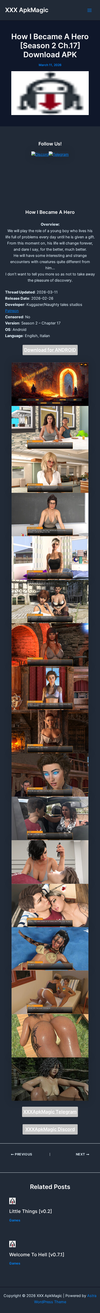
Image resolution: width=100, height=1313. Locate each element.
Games (14, 1220)
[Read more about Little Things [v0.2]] (12, 1200)
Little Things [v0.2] (30, 1211)
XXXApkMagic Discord (50, 1129)
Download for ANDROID (50, 350)
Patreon (12, 310)
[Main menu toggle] (89, 10)
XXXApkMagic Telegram (50, 1111)
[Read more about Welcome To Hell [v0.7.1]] (12, 1244)
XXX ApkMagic (26, 10)
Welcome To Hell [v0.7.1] (36, 1254)
